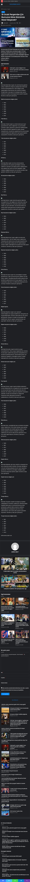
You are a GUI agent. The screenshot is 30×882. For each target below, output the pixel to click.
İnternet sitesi (4, 682)
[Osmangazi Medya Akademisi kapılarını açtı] (22, 601)
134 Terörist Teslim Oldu (16, 811)
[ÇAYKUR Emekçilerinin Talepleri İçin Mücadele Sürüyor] (5, 760)
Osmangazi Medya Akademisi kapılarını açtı (22, 607)
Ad (2, 672)
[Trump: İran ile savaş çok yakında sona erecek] (5, 790)
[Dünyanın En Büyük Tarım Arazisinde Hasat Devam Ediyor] (5, 710)
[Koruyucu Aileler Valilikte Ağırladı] (5, 716)
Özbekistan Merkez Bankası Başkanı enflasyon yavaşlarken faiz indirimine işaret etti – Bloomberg (14, 795)
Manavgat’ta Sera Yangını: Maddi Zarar (11, 774)
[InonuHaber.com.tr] (15, 4)
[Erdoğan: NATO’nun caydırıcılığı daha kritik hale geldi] (5, 807)
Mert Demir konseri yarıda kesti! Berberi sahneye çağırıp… (7, 641)
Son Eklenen (15, 700)
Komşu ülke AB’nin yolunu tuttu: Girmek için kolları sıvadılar (18, 752)
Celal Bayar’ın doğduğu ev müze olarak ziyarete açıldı (7, 624)
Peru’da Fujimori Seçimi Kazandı (9, 771)
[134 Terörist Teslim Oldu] (5, 813)
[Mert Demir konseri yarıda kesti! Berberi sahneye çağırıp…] (7, 634)
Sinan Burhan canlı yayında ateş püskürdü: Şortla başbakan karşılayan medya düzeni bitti (18, 766)
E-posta (3, 677)
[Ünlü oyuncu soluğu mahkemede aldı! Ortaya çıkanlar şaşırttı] (5, 76)
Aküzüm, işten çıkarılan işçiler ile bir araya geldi (13, 704)
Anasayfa (4, 9)
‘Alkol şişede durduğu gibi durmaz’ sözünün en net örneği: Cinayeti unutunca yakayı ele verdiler (19, 735)
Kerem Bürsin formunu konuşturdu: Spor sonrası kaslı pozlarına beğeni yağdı (7, 608)
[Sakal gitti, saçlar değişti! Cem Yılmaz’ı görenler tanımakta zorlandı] (5, 69)
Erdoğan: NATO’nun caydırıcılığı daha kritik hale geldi (18, 805)
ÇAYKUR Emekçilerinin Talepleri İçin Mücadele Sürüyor (19, 758)
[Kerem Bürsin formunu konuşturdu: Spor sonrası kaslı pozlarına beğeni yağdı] (7, 601)
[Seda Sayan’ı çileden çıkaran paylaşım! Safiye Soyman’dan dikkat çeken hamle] (22, 618)
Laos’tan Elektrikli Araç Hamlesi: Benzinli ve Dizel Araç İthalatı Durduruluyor (13, 779)
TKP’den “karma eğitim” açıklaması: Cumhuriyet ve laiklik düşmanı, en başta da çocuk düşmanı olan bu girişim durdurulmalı (19, 722)
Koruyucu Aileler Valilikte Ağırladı (11, 1)
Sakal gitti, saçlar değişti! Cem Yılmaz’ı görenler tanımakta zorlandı (18, 747)
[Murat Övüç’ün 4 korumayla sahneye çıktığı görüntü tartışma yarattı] (22, 634)
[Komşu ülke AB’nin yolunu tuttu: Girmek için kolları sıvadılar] (5, 753)
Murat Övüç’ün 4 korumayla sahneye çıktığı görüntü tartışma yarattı (22, 641)
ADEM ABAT (5, 23)
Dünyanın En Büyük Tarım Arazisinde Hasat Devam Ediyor (19, 708)
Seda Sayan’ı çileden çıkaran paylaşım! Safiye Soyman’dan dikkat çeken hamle (22, 624)
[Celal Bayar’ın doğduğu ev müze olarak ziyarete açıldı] (7, 618)
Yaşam (8, 9)
